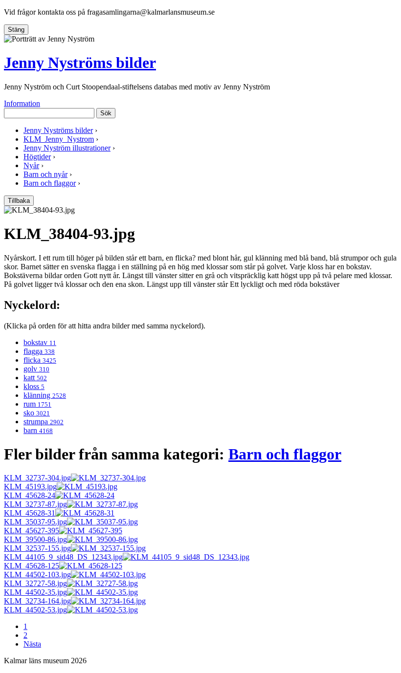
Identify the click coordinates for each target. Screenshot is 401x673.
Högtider (37, 156)
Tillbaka (19, 200)
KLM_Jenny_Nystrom (58, 139)
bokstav (39, 342)
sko (36, 413)
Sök (105, 113)
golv (36, 369)
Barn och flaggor (49, 183)
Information (22, 103)
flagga (39, 351)
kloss (34, 386)
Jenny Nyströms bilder (80, 62)
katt (35, 377)
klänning (44, 395)
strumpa (43, 421)
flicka (39, 360)
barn (38, 430)
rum (37, 404)
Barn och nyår (45, 174)
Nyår (31, 165)
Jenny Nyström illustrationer (67, 148)
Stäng (16, 29)
